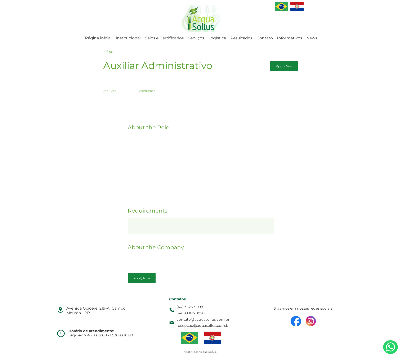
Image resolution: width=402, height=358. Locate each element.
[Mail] (172, 322)
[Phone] (172, 310)
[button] (284, 66)
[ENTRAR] (281, 6)
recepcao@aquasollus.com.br (203, 325)
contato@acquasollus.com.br (203, 319)
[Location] (60, 310)
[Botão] (296, 321)
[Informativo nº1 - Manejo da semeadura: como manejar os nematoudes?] (390, 347)
